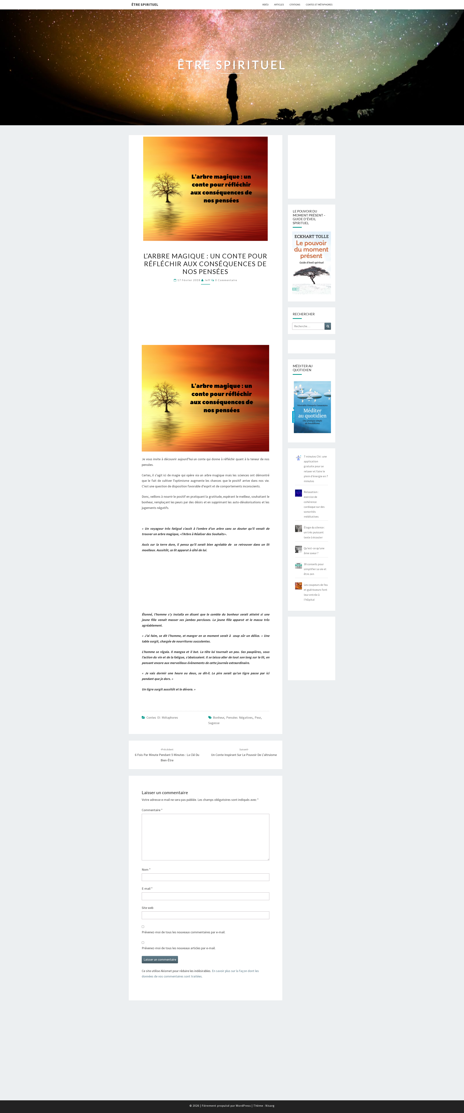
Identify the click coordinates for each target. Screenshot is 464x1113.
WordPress (243, 1105)
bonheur (218, 717)
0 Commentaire (226, 280)
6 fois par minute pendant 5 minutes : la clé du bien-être (167, 755)
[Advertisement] (205, 316)
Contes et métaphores (319, 4)
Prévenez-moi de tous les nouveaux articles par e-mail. (179, 948)
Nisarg (270, 1105)
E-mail (147, 888)
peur (258, 717)
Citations (294, 4)
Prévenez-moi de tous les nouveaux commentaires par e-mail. (183, 932)
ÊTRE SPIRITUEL (144, 4)
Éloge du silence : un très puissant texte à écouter (314, 532)
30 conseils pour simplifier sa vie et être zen (315, 569)
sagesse (213, 723)
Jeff (207, 280)
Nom (146, 869)
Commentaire (152, 810)
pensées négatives (239, 717)
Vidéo (265, 4)
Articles (279, 4)
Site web (147, 908)
